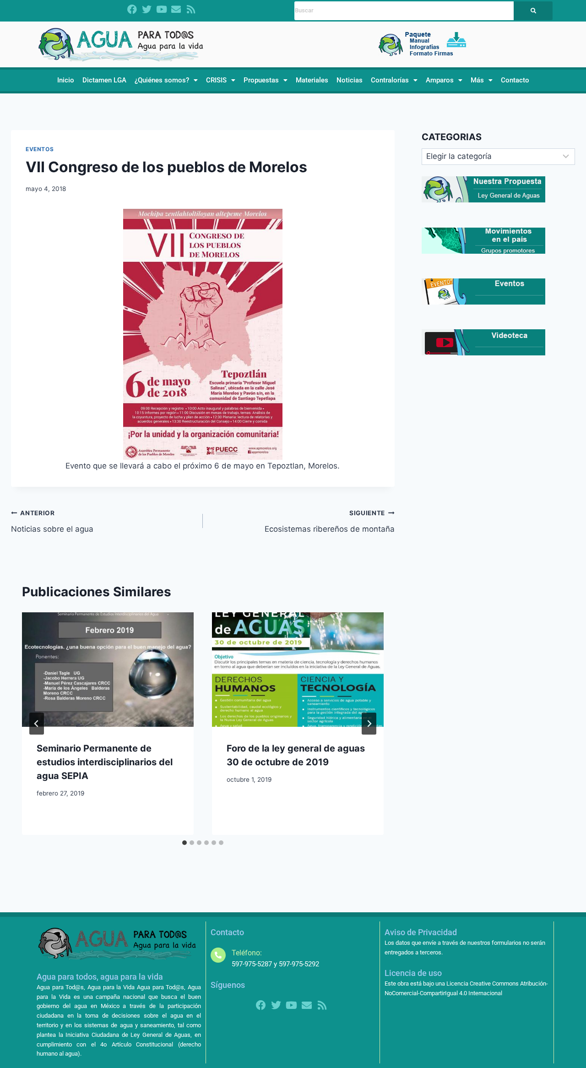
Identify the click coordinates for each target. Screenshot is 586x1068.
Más (477, 80)
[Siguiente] (369, 724)
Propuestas (261, 80)
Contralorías (390, 80)
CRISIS (216, 80)
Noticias (349, 80)
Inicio (65, 80)
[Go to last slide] (36, 724)
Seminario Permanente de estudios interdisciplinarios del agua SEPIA (105, 762)
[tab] (184, 842)
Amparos (440, 80)
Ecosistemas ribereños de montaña (330, 521)
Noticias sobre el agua (52, 521)
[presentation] (108, 669)
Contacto (515, 80)
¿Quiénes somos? (162, 80)
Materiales (312, 80)
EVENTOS (40, 149)
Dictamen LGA (104, 80)
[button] (166, 80)
